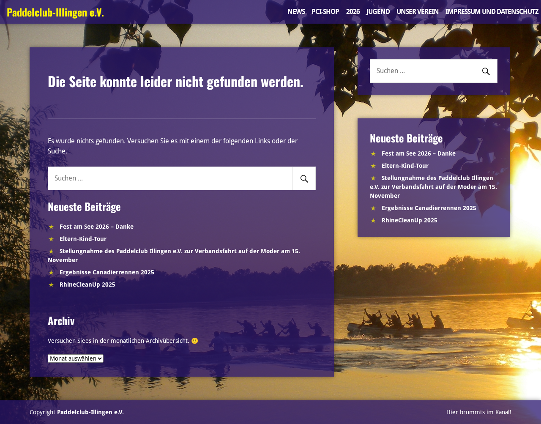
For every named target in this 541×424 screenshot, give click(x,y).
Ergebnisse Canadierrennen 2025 (107, 272)
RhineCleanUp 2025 (87, 284)
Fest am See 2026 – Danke (97, 226)
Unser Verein (417, 12)
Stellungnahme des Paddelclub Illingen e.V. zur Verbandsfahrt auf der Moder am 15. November (433, 187)
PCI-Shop (325, 12)
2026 (353, 12)
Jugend (378, 12)
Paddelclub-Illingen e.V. (55, 11)
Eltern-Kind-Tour (83, 238)
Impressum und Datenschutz (491, 12)
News (296, 12)
